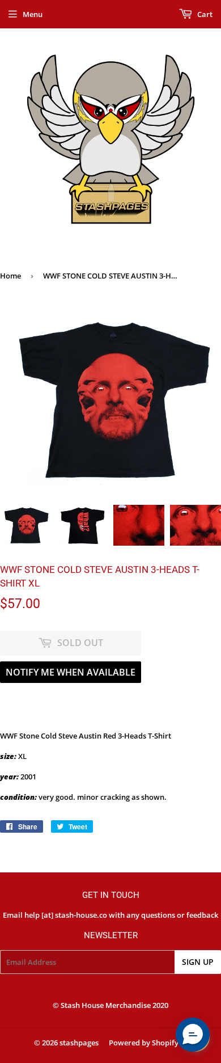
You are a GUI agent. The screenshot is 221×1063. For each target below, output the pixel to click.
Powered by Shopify (143, 1042)
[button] (193, 1035)
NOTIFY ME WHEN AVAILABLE (70, 672)
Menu (32, 14)
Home (10, 276)
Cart (204, 14)
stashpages (79, 1042)
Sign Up (198, 961)
